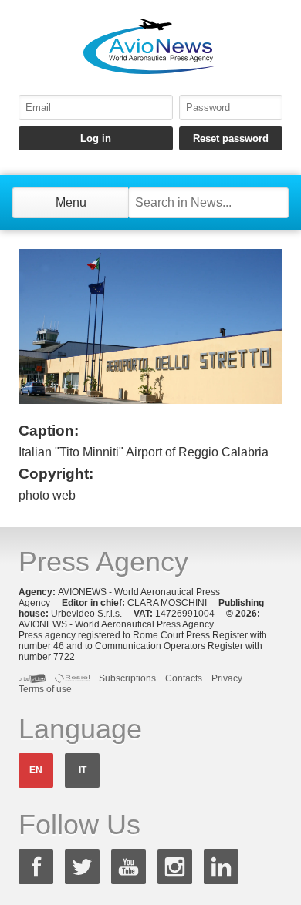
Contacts (183, 678)
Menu (71, 202)
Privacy (226, 678)
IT (82, 770)
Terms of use (45, 689)
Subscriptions (127, 678)
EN (35, 770)
